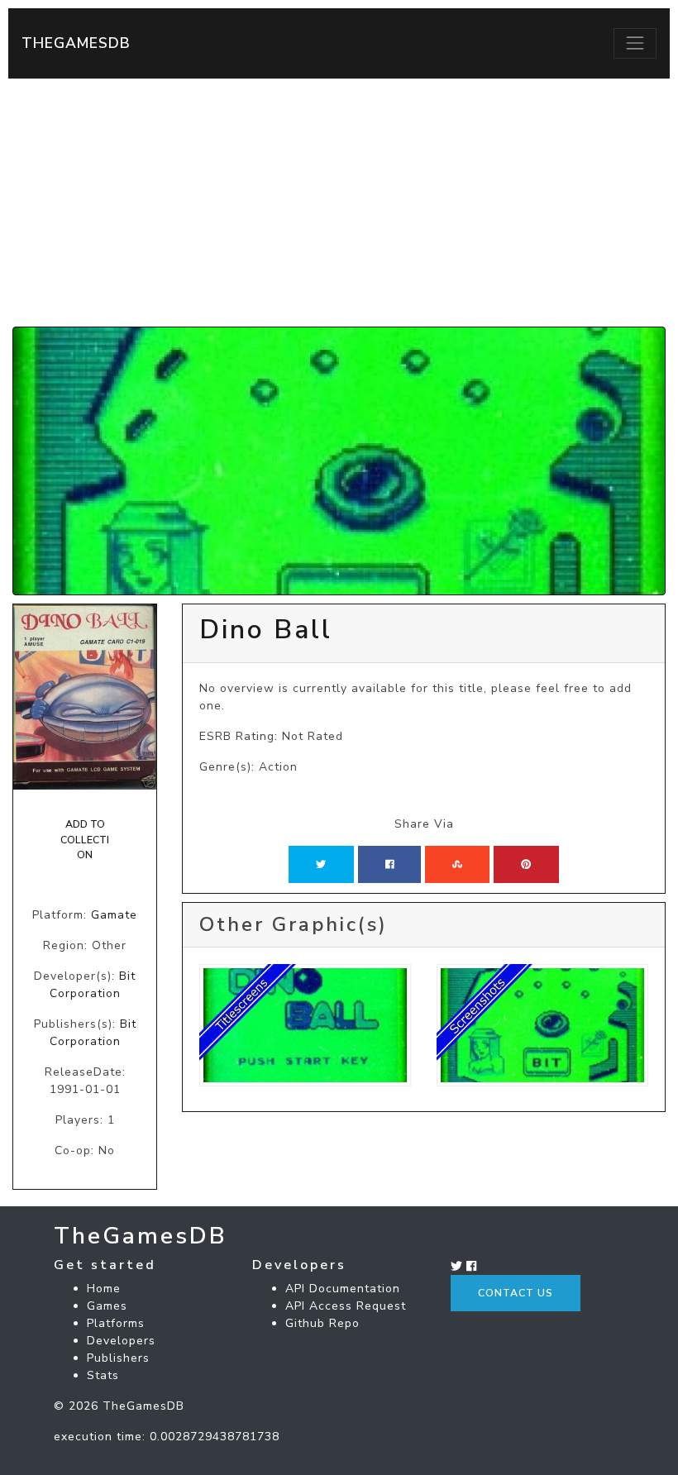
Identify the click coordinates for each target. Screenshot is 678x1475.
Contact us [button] (515, 1293)
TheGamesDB (76, 43)
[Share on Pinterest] (526, 864)
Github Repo (322, 1323)
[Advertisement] (339, 202)
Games (107, 1306)
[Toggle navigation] (635, 43)
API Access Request (345, 1306)
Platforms (116, 1323)
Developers (121, 1341)
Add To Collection (84, 840)
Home (104, 1288)
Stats (103, 1375)
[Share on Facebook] (390, 864)
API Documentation (342, 1288)
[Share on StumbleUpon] (457, 864)
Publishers (118, 1358)
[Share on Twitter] (321, 864)
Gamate (114, 915)
